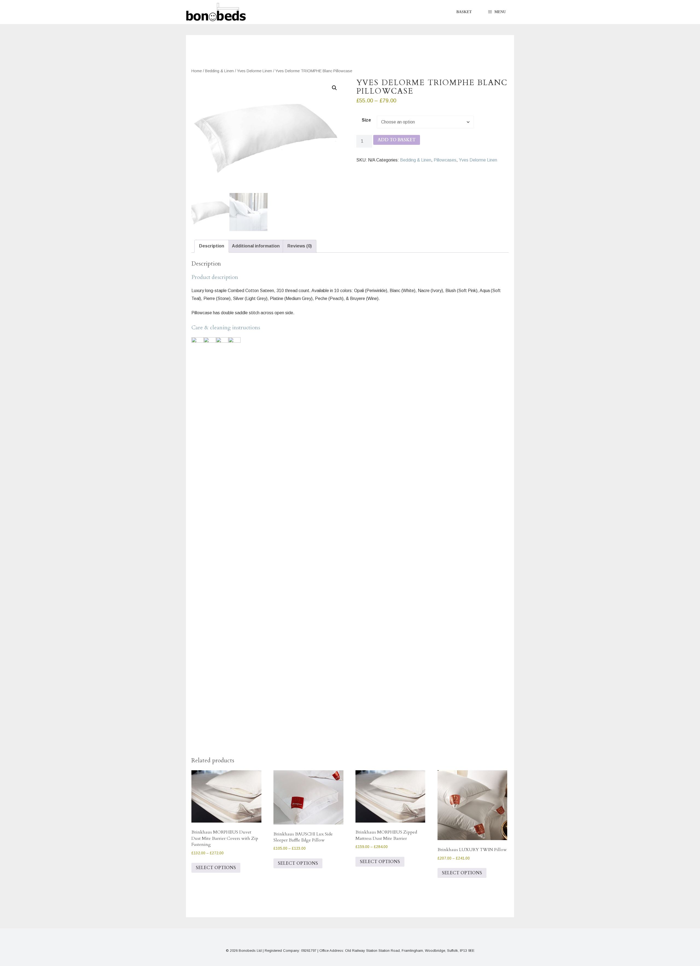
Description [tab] (211, 246)
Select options (216, 868)
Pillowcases (445, 160)
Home (196, 71)
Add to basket (397, 140)
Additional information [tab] (256, 246)
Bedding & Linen (219, 71)
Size (366, 120)
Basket (464, 12)
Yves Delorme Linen (254, 71)
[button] (497, 12)
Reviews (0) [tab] (299, 246)
